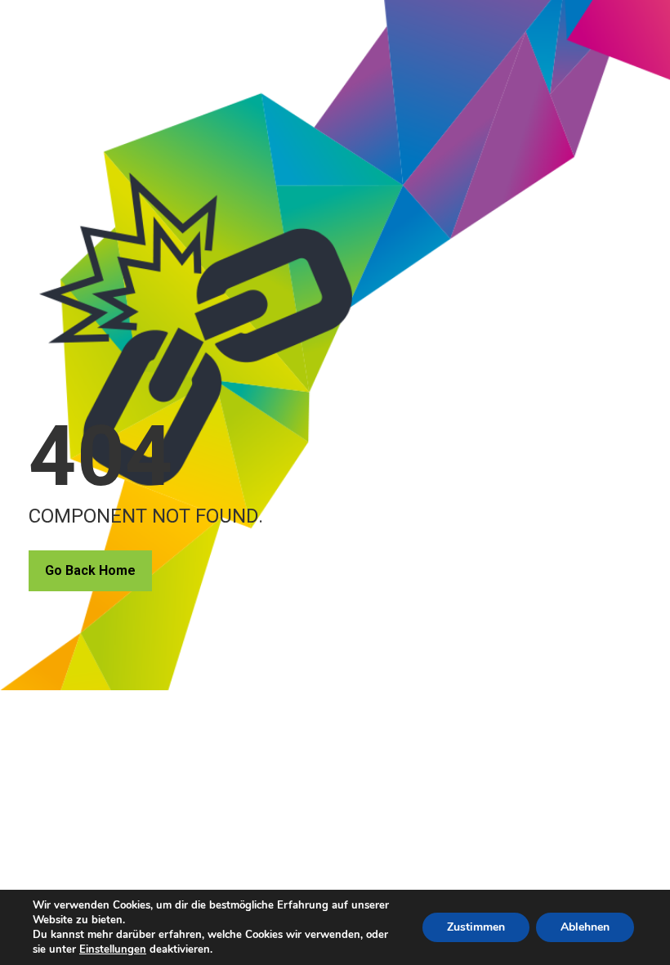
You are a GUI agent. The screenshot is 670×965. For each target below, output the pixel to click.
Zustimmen (476, 927)
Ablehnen (585, 927)
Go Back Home (90, 570)
